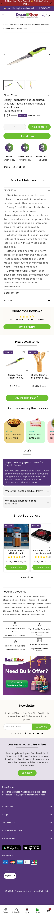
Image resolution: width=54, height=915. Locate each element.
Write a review (27, 326)
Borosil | (40, 603)
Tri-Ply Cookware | (23, 596)
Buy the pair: (27, 398)
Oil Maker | (43, 607)
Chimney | (7, 611)
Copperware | (28, 611)
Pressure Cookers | (38, 600)
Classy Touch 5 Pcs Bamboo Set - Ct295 (39, 376)
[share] (14, 167)
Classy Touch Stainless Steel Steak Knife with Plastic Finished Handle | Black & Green (14, 376)
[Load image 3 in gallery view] (31, 85)
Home (5, 24)
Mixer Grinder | (21, 600)
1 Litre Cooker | (30, 607)
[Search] (43, 15)
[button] (3, 15)
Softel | (48, 603)
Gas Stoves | (8, 596)
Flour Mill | (21, 603)
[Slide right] (49, 54)
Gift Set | (17, 611)
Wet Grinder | (23, 614)
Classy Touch (10, 95)
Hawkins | (7, 607)
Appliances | (38, 596)
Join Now (27, 773)
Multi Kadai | (17, 607)
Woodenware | (9, 614)
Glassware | (8, 600)
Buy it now (27, 136)
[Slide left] (4, 54)
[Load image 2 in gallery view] (20, 85)
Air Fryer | (40, 611)
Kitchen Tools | (9, 603)
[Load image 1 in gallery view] (8, 85)
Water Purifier (37, 614)
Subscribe (41, 727)
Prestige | (31, 603)
